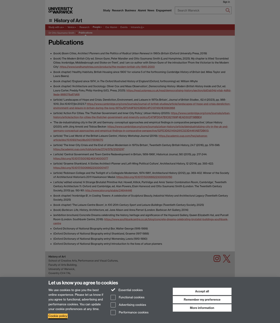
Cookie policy (57, 316)
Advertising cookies (132, 305)
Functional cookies (131, 297)
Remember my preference (202, 299)
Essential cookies (130, 290)
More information (202, 308)
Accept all (202, 291)
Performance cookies (133, 312)
